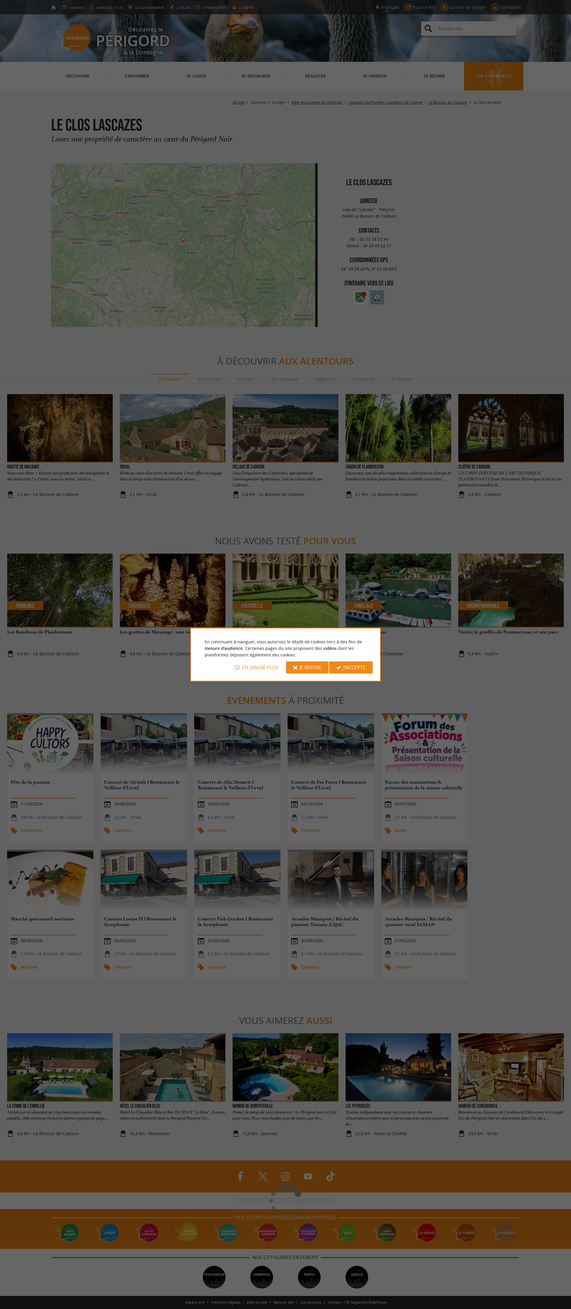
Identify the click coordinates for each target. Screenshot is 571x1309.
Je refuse (310, 667)
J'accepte (354, 667)
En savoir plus (260, 667)
